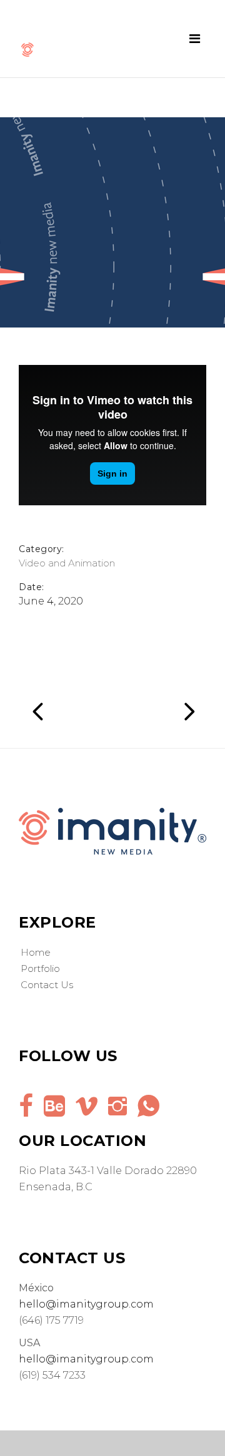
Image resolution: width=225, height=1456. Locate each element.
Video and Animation (67, 563)
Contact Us (47, 985)
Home (36, 952)
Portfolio (40, 968)
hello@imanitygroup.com (86, 1304)
